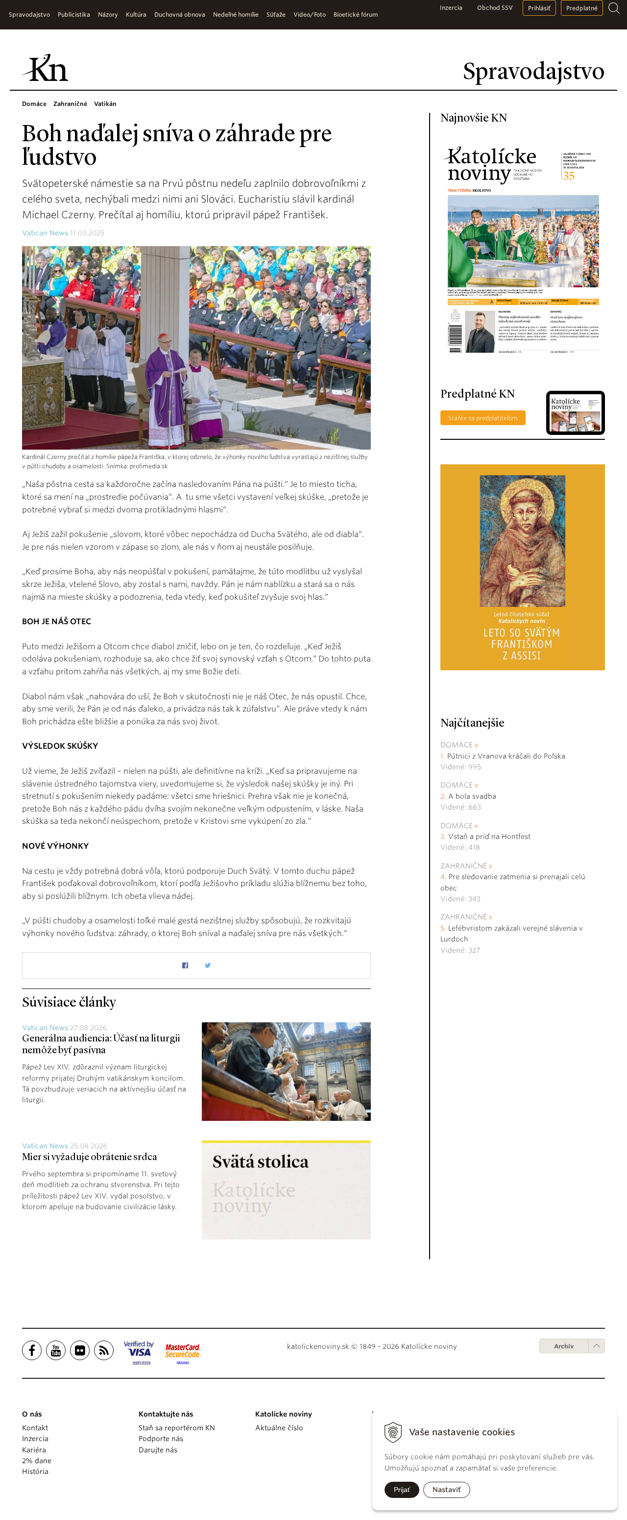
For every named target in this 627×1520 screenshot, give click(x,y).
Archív (564, 1346)
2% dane (36, 1461)
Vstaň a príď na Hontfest (489, 836)
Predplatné (582, 8)
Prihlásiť (539, 8)
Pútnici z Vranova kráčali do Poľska (506, 756)
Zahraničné (463, 866)
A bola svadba (472, 796)
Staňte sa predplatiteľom (483, 418)
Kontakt (35, 1428)
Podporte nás (161, 1439)
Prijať (402, 1490)
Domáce (456, 745)
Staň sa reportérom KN (177, 1428)
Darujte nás (158, 1450)
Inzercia (451, 7)
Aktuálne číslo (279, 1428)
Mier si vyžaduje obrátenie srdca (89, 1158)
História (35, 1471)
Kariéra (34, 1450)
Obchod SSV (495, 7)
